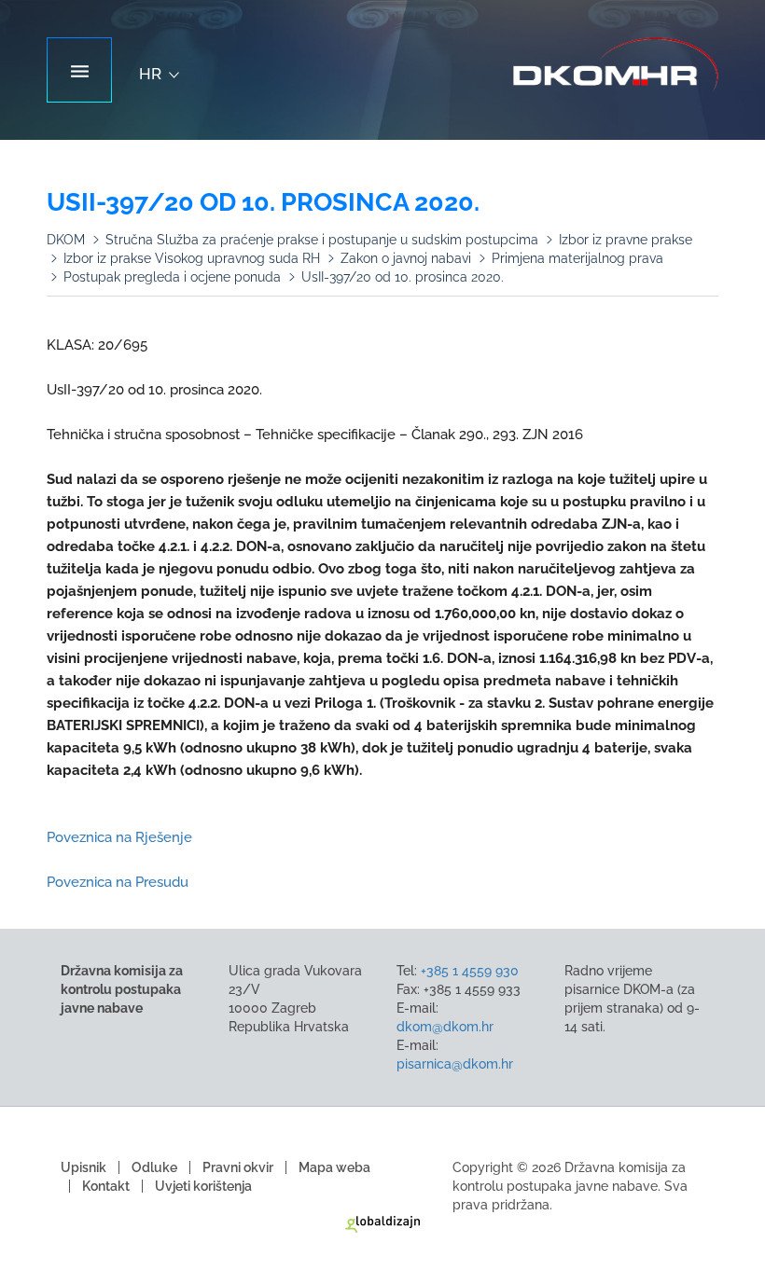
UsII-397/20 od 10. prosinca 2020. (402, 276)
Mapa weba (334, 1167)
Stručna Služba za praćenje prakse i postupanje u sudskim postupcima (321, 239)
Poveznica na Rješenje (119, 837)
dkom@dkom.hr (445, 1026)
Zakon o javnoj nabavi (406, 258)
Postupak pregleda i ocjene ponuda (172, 276)
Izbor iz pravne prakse (625, 239)
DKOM (66, 239)
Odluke (154, 1167)
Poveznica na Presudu (119, 882)
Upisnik (83, 1167)
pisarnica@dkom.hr (454, 1063)
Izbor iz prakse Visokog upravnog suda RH (191, 258)
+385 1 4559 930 (470, 970)
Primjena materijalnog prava (577, 258)
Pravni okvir (237, 1167)
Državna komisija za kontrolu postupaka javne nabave (615, 65)
